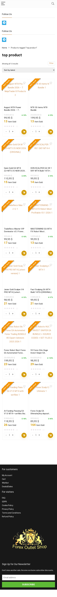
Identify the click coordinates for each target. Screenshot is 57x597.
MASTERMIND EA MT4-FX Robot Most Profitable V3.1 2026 (41, 231)
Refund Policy (8, 516)
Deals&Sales (7, 486)
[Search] (53, 3)
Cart (4, 479)
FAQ (3, 498)
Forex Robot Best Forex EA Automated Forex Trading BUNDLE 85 (15, 353)
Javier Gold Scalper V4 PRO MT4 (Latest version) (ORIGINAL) (14, 292)
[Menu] (3, 3)
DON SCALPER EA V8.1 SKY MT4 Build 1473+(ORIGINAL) (41, 171)
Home (4, 48)
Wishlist (5, 483)
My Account (7, 475)
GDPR (4, 502)
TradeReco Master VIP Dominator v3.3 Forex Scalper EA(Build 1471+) (15, 231)
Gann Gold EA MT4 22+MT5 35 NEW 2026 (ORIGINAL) (14, 171)
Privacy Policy (8, 509)
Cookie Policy (7, 505)
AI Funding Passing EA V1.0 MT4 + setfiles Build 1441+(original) (15, 413)
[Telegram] (4, 23)
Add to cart (24, 131)
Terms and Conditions (11, 513)
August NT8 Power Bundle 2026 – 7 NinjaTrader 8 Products (14, 110)
